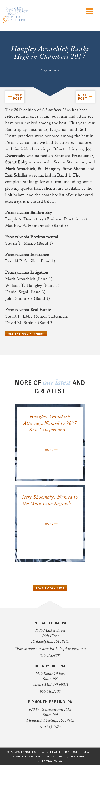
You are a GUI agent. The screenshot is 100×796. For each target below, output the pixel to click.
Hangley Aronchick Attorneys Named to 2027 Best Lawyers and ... (50, 423)
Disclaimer (79, 756)
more (49, 450)
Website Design (21, 756)
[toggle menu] (89, 11)
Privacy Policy (52, 761)
